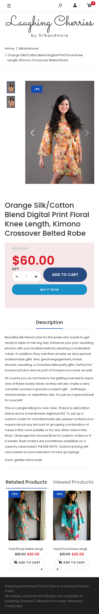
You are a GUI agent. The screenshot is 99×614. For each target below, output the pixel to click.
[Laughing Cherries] (49, 27)
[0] (89, 6)
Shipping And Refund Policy (26, 586)
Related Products (26, 482)
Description (49, 322)
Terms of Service (62, 586)
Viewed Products (73, 482)
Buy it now (49, 289)
